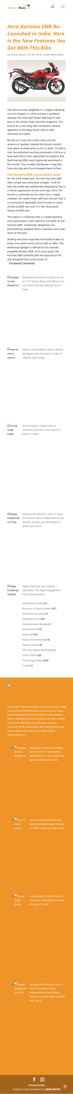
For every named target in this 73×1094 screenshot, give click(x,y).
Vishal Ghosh (18, 54)
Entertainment (30, 618)
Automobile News (54, 54)
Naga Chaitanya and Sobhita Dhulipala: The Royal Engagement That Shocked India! (41, 590)
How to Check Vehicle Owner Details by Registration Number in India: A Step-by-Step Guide (42, 353)
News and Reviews (33, 639)
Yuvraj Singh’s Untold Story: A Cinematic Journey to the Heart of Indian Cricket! (41, 429)
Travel (25, 665)
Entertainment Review (35, 624)
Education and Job (32, 613)
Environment (29, 629)
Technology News (32, 660)
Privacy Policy (37, 1085)
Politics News (29, 644)
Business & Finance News (36, 608)
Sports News (29, 655)
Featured (27, 634)
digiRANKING (52, 1089)
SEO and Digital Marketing (37, 650)
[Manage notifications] (65, 1086)
